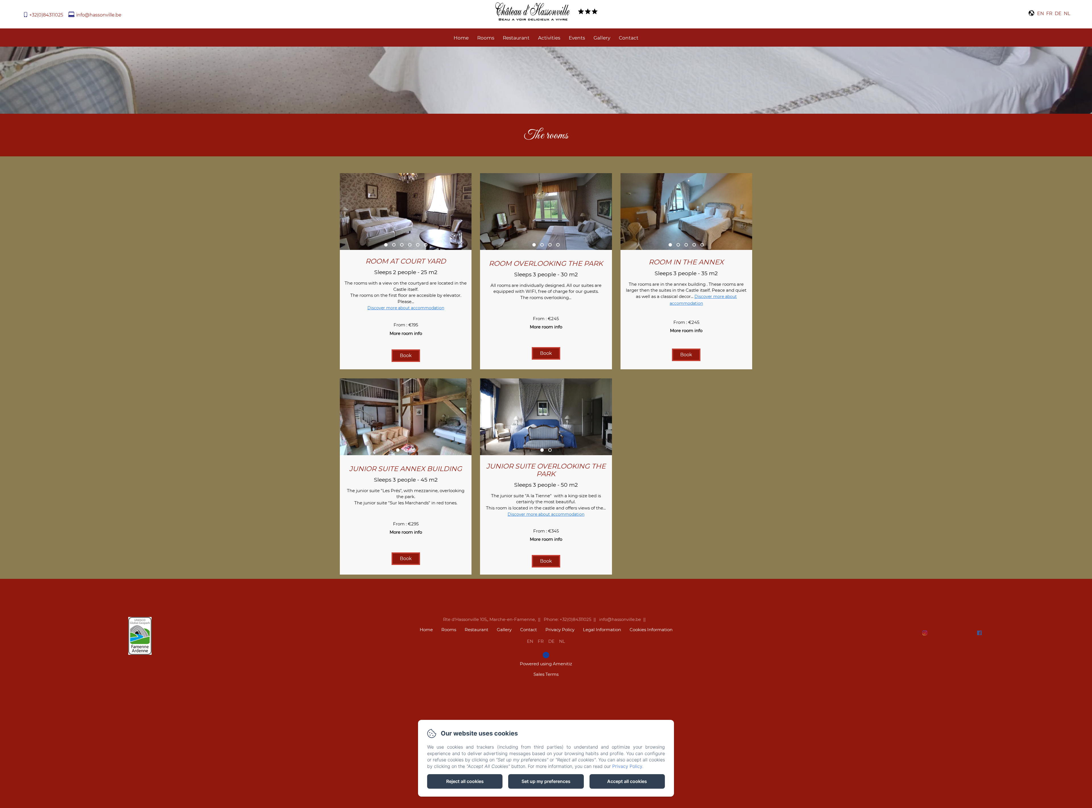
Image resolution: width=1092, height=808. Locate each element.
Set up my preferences (546, 781)
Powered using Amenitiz (546, 663)
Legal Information (602, 629)
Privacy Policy (559, 629)
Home (461, 38)
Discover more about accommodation (405, 307)
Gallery (601, 38)
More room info (406, 333)
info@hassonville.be (98, 15)
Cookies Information (651, 629)
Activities (549, 38)
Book (406, 355)
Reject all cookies (465, 781)
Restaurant (516, 38)
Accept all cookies (627, 781)
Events (577, 38)
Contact (628, 38)
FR (541, 641)
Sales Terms (546, 674)
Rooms (485, 38)
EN (530, 641)
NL (562, 641)
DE (551, 641)
